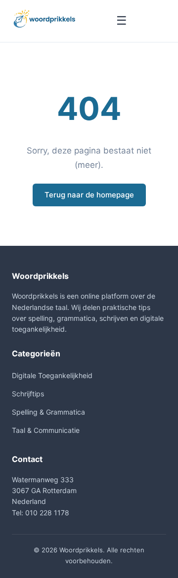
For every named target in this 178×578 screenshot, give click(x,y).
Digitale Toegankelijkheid (52, 375)
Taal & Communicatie (46, 430)
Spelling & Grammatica (48, 412)
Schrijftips (28, 393)
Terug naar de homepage (89, 194)
